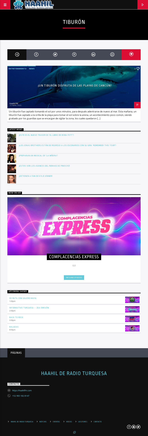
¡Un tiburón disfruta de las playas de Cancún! (74, 85)
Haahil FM (14, 103)
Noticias (43, 421)
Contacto (98, 421)
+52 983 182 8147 (20, 395)
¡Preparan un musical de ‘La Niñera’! (38, 155)
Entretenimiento (17, 68)
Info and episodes (74, 278)
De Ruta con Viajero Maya (22, 298)
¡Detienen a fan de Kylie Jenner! (36, 176)
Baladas (14, 327)
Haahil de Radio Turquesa (74, 373)
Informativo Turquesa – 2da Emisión (29, 308)
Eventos (56, 421)
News (32, 68)
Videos (69, 421)
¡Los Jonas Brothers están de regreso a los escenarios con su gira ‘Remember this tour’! (67, 145)
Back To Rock (16, 317)
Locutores (82, 421)
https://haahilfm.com (22, 390)
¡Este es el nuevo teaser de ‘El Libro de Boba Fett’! (46, 135)
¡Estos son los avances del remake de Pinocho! (44, 166)
